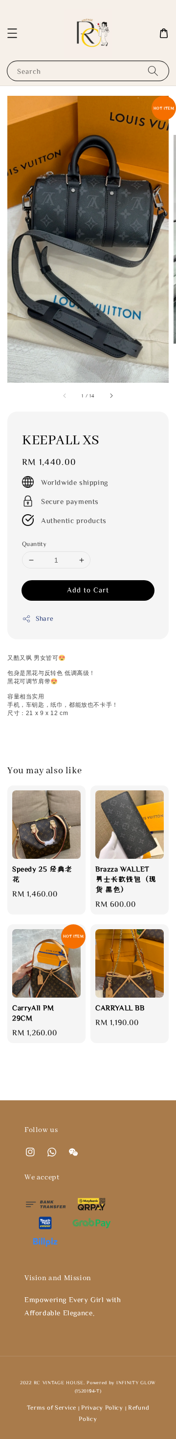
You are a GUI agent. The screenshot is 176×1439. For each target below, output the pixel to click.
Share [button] (45, 618)
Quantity (34, 544)
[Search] (153, 70)
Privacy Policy (102, 1407)
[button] (12, 33)
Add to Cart (88, 589)
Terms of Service (51, 1407)
